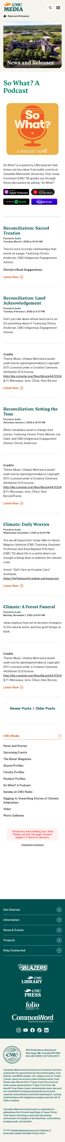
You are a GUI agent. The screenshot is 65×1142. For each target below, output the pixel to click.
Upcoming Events (15, 752)
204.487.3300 (33, 1056)
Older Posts (45, 708)
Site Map (27, 1133)
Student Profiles (14, 778)
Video (7, 809)
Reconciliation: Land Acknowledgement (24, 300)
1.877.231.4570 (51, 1056)
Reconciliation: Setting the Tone (30, 411)
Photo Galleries (13, 815)
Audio (18, 238)
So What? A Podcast (17, 785)
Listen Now (11, 277)
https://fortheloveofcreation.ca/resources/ (31, 578)
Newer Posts (20, 708)
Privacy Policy (38, 1133)
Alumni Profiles (13, 765)
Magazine (17, 759)
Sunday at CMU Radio (17, 792)
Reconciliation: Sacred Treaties (26, 230)
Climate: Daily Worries (26, 524)
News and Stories (15, 746)
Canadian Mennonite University (25, 1130)
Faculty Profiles (13, 772)
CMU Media (11, 735)
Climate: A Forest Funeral (29, 606)
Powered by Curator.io (32, 845)
